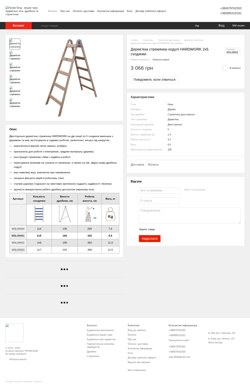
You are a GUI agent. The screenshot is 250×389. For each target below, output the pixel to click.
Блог (130, 11)
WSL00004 (18, 228)
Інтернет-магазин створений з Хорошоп (23, 381)
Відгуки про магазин (139, 362)
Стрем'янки (93, 356)
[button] (186, 124)
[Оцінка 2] (167, 229)
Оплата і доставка (83, 11)
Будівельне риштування (100, 330)
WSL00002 (18, 242)
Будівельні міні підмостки (101, 339)
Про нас (65, 11)
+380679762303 (231, 8)
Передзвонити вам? (179, 340)
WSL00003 (18, 249)
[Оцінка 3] (173, 229)
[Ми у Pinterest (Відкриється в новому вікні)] (204, 11)
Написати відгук (161, 59)
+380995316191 (231, 13)
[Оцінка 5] (184, 229)
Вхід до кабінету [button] (137, 330)
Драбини (91, 351)
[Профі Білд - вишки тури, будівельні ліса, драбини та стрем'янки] (14, 332)
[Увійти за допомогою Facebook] (209, 190)
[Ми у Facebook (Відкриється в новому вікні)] (195, 11)
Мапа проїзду (215, 342)
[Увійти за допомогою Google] (215, 190)
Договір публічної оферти (150, 11)
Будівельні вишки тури (99, 334)
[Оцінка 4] (178, 229)
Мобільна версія (17, 359)
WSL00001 (18, 235)
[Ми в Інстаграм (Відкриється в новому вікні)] (199, 11)
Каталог (52, 11)
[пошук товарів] (38, 26)
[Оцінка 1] (161, 229)
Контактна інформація (110, 11)
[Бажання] (208, 25)
